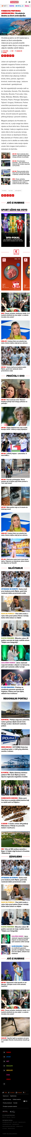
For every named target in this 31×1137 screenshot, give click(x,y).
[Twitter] (5, 56)
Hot (7, 1061)
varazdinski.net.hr (6, 1124)
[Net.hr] (12, 1112)
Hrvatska (4, 190)
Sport (8, 1057)
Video (8, 1079)
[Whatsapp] (8, 56)
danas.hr (19, 51)
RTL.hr (4, 1117)
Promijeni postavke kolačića (10, 1106)
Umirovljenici (18, 190)
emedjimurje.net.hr (7, 1122)
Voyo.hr (13, 1117)
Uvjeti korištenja (7, 1099)
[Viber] (10, 56)
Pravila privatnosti (7, 1103)
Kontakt (15, 1103)
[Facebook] (2, 56)
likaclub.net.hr (11, 1128)
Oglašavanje (13, 1096)
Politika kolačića (17, 1099)
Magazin (9, 1066)
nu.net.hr (4, 1128)
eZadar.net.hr (19, 1126)
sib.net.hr (15, 1122)
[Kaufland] (15, 252)
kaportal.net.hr (22, 1122)
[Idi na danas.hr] (14, 2)
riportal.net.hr (15, 1124)
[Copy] (13, 56)
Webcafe (9, 1070)
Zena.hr (8, 1117)
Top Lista (11, 190)
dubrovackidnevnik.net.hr (8, 1126)
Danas (8, 1052)
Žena (8, 1075)
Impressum (6, 1096)
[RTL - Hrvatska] (5, 1112)
